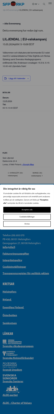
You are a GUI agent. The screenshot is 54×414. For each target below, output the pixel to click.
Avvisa (27, 224)
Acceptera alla (27, 210)
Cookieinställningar (27, 217)
